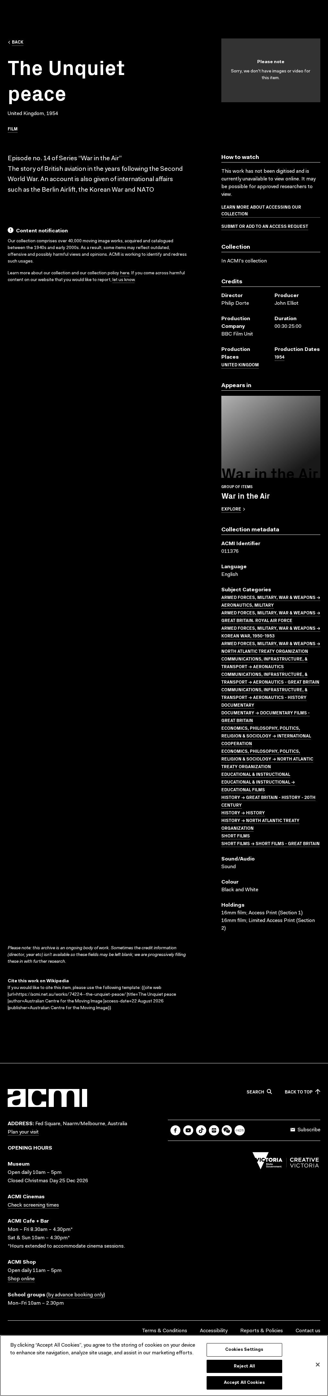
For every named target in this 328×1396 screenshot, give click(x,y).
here (124, 273)
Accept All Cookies (244, 1383)
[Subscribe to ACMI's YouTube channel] (188, 1130)
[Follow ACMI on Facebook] (175, 1130)
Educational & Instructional (255, 774)
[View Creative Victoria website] (286, 1162)
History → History (243, 812)
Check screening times (33, 1205)
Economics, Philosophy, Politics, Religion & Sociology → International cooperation (266, 735)
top (299, 1092)
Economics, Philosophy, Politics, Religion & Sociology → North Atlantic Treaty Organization (267, 758)
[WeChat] (227, 1130)
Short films (235, 835)
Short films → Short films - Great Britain (270, 843)
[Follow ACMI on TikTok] (201, 1130)
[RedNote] (239, 1130)
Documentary (237, 705)
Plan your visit (23, 1132)
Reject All (244, 1366)
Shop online (21, 1279)
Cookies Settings (244, 1350)
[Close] (318, 1365)
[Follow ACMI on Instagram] (214, 1130)
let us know (123, 280)
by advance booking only (75, 1295)
